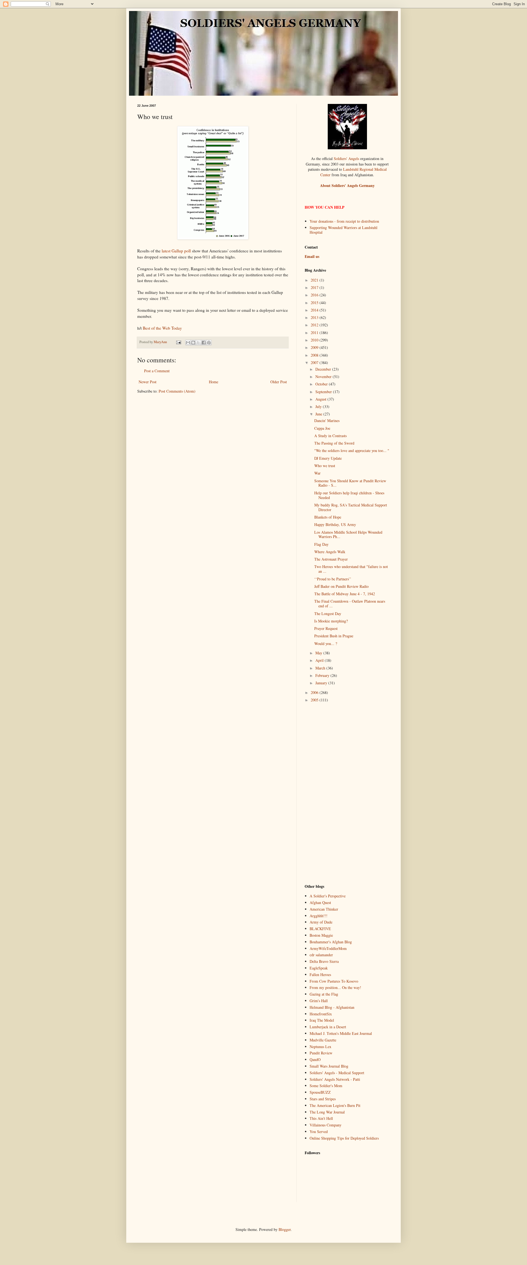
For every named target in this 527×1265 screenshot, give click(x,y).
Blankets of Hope (327, 517)
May (319, 652)
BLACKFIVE (320, 928)
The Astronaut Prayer (331, 559)
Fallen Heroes (320, 974)
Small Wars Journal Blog (329, 1066)
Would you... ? (325, 643)
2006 (315, 692)
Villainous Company (325, 1125)
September (324, 391)
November (324, 376)
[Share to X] (198, 342)
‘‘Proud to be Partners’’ (332, 578)
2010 (315, 340)
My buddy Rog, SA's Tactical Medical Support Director (350, 507)
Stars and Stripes (323, 1098)
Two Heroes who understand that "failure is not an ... (351, 569)
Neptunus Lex (320, 1046)
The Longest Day (327, 613)
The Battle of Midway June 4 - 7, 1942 (344, 593)
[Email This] (188, 342)
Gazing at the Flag (324, 994)
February (322, 675)
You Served (319, 1131)
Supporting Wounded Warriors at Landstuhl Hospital (343, 230)
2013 (315, 317)
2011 (315, 332)
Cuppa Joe (322, 428)
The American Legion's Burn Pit (335, 1105)
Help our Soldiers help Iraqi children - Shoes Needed (349, 495)
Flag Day (321, 544)
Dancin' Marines (327, 420)
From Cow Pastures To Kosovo (334, 981)
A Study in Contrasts (330, 435)
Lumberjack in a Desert (328, 1026)
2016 (315, 294)
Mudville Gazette (323, 1040)
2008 (315, 355)
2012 (315, 324)
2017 (315, 287)
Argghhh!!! (318, 915)
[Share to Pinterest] (209, 342)
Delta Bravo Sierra (324, 961)
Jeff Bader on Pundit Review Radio (341, 586)
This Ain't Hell (321, 1118)
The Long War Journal (327, 1112)
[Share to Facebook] (203, 342)
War (317, 473)
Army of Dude (321, 922)
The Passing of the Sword (334, 443)
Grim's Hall (319, 1000)
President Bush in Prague (333, 635)
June (319, 414)
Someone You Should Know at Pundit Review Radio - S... (350, 483)
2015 (315, 302)
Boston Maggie (321, 935)
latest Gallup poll (176, 250)
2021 (315, 280)
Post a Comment (157, 370)
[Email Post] (178, 342)
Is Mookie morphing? (331, 621)
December (323, 369)
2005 (315, 699)
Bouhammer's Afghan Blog (331, 941)
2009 (315, 347)
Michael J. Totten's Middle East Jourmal (341, 1033)
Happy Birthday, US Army (335, 524)
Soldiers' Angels (346, 158)
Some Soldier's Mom (326, 1085)
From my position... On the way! (335, 987)
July (319, 406)
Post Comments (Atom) (177, 391)
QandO (315, 1059)
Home (213, 381)
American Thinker (324, 909)
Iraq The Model (322, 1020)
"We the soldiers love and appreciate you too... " (351, 450)
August (321, 399)
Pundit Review (321, 1052)
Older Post (278, 381)
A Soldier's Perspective (328, 896)
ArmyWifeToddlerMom (328, 948)
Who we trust (324, 465)
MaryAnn (161, 342)
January (321, 682)
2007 (315, 362)
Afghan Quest (320, 902)
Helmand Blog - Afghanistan (332, 1007)
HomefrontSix (321, 1013)
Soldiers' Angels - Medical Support (337, 1072)
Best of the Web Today (162, 328)
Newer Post (147, 381)
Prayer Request (326, 628)
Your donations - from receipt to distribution (344, 221)
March (320, 668)
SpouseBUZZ (320, 1092)
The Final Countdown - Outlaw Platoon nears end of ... (349, 603)
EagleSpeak (319, 968)
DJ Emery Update (328, 458)
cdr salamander (321, 954)
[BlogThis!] (193, 342)
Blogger (285, 1229)
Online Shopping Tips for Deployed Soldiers (344, 1138)
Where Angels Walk (329, 551)
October (322, 384)
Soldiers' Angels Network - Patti (335, 1079)
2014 (315, 310)
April (320, 660)
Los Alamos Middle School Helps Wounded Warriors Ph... (348, 534)
